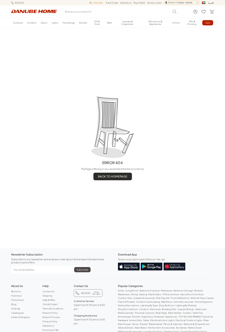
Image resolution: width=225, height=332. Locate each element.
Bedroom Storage (183, 290)
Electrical (208, 316)
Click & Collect (50, 304)
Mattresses (167, 290)
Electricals (155, 309)
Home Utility (135, 320)
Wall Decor (167, 301)
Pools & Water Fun (180, 298)
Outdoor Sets (125, 298)
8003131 (19, 2)
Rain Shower (124, 324)
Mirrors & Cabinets (173, 324)
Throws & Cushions (145, 313)
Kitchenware (124, 316)
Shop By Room (167, 305)
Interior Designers (20, 317)
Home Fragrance (203, 301)
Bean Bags (161, 313)
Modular (198, 290)
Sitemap (15, 308)
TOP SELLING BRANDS (190, 316)
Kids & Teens (154, 294)
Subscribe (82, 269)
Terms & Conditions (52, 308)
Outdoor (144, 309)
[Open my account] (195, 12)
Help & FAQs (48, 300)
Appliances (171, 316)
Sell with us (125, 2)
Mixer (206, 320)
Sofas (121, 290)
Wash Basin (141, 327)
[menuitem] (18, 23)
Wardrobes (124, 294)
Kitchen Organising (142, 316)
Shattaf (143, 324)
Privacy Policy (49, 321)
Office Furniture (170, 294)
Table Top (198, 313)
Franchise (16, 295)
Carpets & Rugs (185, 309)
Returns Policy (50, 313)
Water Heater (155, 324)
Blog (13, 304)
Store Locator (154, 2)
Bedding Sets (169, 309)
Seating (143, 294)
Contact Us (48, 291)
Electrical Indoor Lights (162, 320)
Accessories (168, 327)
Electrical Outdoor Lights (189, 320)
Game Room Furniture (192, 294)
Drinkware (159, 316)
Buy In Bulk (139, 2)
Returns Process (51, 317)
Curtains (187, 313)
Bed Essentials (126, 313)
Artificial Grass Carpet (202, 298)
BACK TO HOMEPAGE (112, 176)
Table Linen (201, 309)
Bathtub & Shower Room (197, 324)
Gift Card (98, 2)
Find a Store (17, 300)
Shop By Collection (128, 309)
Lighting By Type (149, 305)
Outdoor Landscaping (148, 301)
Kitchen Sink (154, 327)
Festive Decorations (128, 305)
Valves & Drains (126, 327)
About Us (16, 291)
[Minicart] (212, 12)
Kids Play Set (163, 298)
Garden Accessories (144, 298)
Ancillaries (181, 327)
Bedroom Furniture (150, 290)
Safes (146, 320)
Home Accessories (184, 301)
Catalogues (17, 313)
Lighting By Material (186, 305)
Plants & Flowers (126, 301)
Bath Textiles (175, 313)
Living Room (132, 290)
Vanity (135, 324)
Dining (134, 294)
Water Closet (195, 327)
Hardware (123, 320)
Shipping (47, 295)
